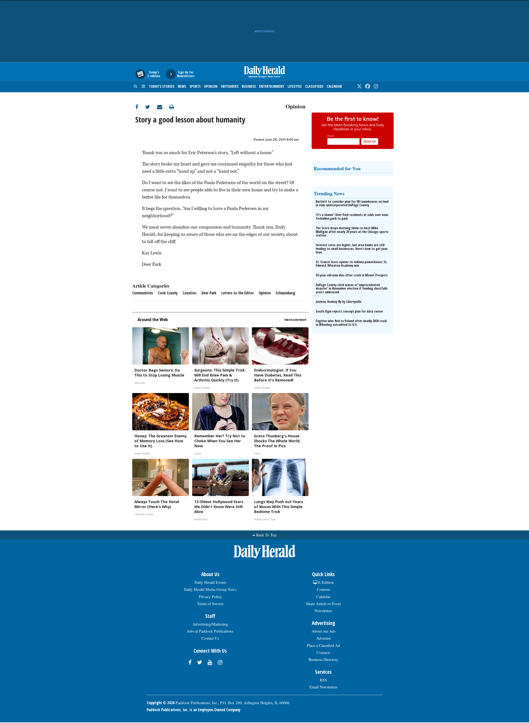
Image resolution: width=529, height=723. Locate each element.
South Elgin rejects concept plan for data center (349, 311)
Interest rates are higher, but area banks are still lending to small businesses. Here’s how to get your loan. (352, 248)
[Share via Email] (163, 106)
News (182, 86)
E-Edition (325, 582)
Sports (195, 86)
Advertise (323, 638)
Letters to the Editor (237, 293)
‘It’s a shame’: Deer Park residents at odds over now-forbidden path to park (352, 216)
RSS (323, 679)
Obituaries (229, 86)
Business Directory (323, 659)
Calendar (334, 86)
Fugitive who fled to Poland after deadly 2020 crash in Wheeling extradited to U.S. (351, 323)
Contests (323, 589)
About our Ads (323, 631)
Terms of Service (210, 603)
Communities (142, 293)
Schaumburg (285, 293)
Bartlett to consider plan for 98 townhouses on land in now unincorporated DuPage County (352, 203)
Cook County (168, 293)
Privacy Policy (210, 596)
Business (249, 86)
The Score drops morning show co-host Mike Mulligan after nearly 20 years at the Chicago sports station (352, 231)
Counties (190, 293)
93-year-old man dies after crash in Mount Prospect (352, 275)
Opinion (210, 86)
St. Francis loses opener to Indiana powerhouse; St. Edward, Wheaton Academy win (351, 264)
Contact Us (210, 638)
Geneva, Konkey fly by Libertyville (338, 301)
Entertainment (271, 86)
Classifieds (314, 86)
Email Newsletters (323, 686)
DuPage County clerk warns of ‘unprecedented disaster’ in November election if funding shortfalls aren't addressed (352, 288)
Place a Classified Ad (323, 645)
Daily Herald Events (210, 582)
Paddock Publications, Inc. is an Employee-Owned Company (193, 709)
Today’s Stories (161, 86)
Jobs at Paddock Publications (210, 631)
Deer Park (208, 293)
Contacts (323, 652)
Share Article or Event (323, 603)
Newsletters (323, 610)
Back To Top (266, 534)
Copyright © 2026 (161, 702)
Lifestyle (295, 86)
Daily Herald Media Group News (210, 589)
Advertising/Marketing (210, 624)
